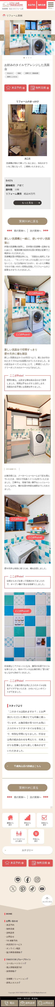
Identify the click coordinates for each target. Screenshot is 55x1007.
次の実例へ (35, 231)
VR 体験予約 (11, 941)
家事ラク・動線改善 (32, 73)
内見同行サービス (14, 945)
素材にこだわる (12, 76)
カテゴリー (27, 850)
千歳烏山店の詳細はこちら (27, 766)
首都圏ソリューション (16, 979)
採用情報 (10, 971)
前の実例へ (19, 231)
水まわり (10, 73)
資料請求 (10, 933)
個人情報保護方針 (14, 967)
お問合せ (10, 937)
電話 (12, 1003)
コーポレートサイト (15, 963)
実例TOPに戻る (28, 221)
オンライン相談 (13, 948)
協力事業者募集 (13, 952)
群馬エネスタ (12, 983)
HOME (9, 914)
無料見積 (41, 87)
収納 (19, 73)
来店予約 (17, 87)
